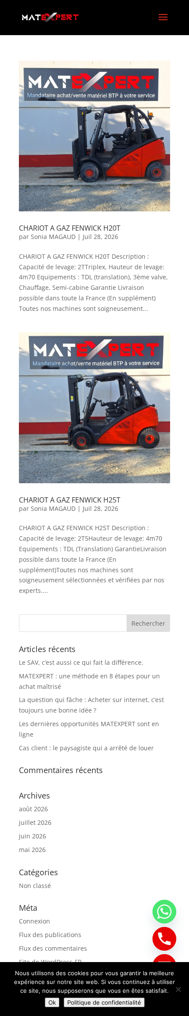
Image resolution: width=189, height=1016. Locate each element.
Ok (52, 1002)
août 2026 (33, 809)
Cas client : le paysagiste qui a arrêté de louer (86, 748)
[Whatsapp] (164, 911)
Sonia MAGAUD (53, 236)
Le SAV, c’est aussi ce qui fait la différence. (81, 662)
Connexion (34, 921)
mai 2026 (32, 849)
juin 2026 (32, 836)
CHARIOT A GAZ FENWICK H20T (69, 228)
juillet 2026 (35, 822)
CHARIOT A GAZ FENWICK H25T (69, 500)
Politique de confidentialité (104, 1002)
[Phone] (164, 939)
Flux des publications (50, 934)
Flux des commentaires (53, 948)
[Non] (178, 989)
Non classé (35, 885)
